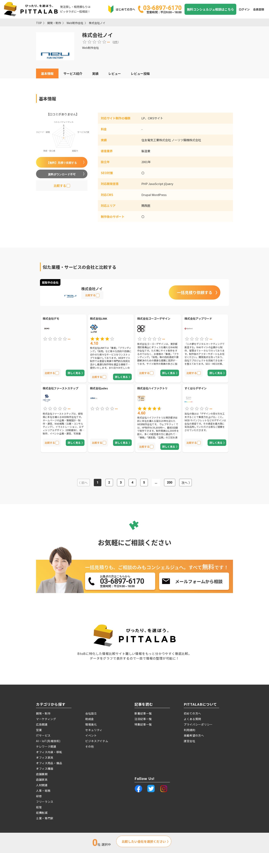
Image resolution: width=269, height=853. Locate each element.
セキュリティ (93, 730)
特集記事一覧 (143, 724)
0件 (115, 42)
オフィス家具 (44, 757)
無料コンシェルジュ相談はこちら (210, 9)
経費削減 (42, 813)
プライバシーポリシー (198, 724)
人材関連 (42, 785)
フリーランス (44, 802)
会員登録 (258, 9)
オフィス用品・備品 (49, 763)
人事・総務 (43, 791)
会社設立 (91, 713)
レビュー (114, 73)
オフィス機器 (44, 768)
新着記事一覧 (143, 713)
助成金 (89, 719)
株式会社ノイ (97, 23)
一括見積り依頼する (194, 292)
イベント (91, 735)
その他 (89, 746)
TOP (39, 23)
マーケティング (46, 719)
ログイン (244, 9)
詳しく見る (74, 373)
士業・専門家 (44, 818)
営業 (39, 730)
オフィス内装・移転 (49, 752)
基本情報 (47, 73)
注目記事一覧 (143, 719)
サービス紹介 (72, 73)
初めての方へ (192, 713)
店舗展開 (42, 774)
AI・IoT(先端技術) (48, 741)
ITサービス (43, 735)
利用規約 (189, 730)
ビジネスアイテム (96, 741)
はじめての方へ (125, 9)
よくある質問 (192, 719)
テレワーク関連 (46, 746)
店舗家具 (42, 780)
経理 (39, 807)
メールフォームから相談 (199, 581)
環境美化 (91, 724)
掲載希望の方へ (194, 735)
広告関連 (42, 724)
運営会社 (189, 741)
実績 (95, 73)
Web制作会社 (75, 23)
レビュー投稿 (140, 73)
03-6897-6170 (162, 9)
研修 (39, 796)
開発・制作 (54, 23)
